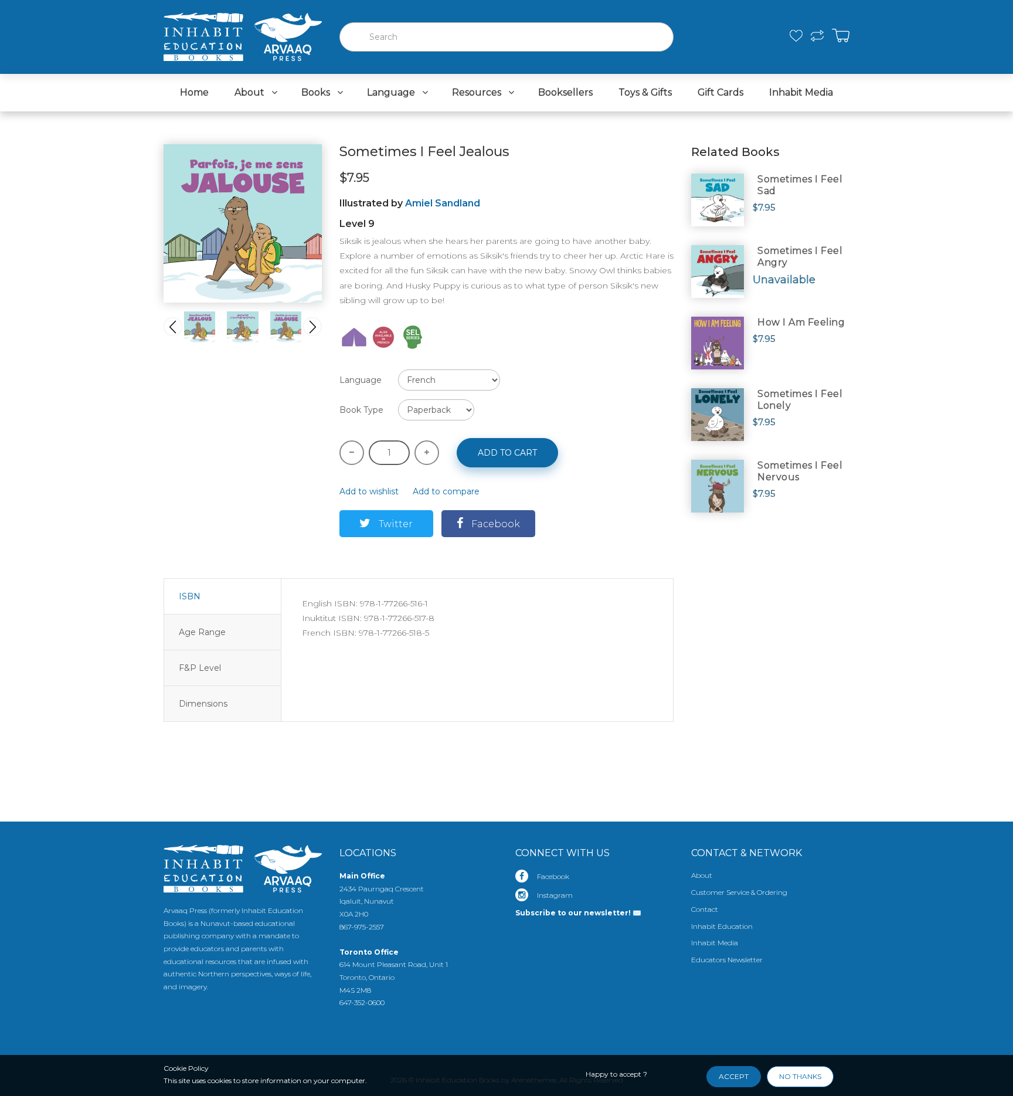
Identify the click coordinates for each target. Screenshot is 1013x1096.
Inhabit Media (714, 942)
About (701, 875)
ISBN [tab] (189, 596)
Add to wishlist (369, 491)
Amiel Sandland (442, 203)
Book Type (361, 410)
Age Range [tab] (202, 632)
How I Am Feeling (801, 322)
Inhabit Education (722, 926)
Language (360, 380)
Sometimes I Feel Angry (799, 256)
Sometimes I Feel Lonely (799, 399)
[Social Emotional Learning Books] (412, 336)
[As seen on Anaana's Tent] (354, 336)
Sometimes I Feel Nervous (799, 471)
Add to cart (507, 452)
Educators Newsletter (727, 959)
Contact (704, 909)
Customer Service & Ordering (739, 892)
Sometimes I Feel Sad (799, 185)
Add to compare (446, 491)
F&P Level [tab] (200, 668)
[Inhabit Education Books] (243, 34)
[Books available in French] (383, 336)
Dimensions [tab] (203, 703)
